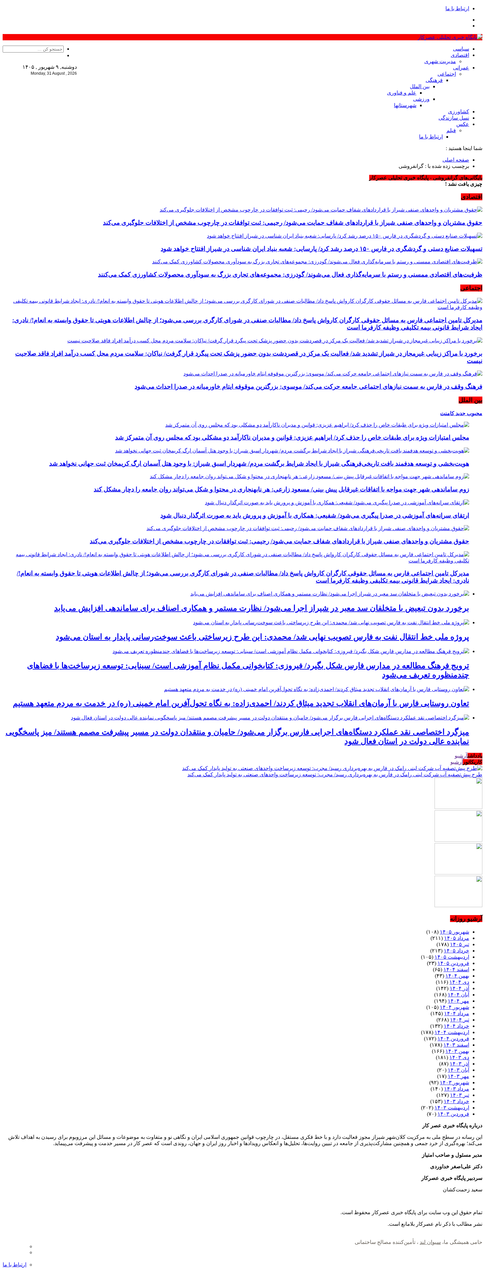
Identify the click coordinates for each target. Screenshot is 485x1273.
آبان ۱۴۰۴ (458, 994)
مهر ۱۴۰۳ (458, 1076)
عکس (462, 124)
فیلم (451, 130)
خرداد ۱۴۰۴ (456, 1026)
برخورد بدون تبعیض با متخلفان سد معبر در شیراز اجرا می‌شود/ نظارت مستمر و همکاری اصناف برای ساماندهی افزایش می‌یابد (261, 608)
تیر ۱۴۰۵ (459, 944)
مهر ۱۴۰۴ (458, 1001)
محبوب (474, 413)
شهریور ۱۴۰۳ (454, 1082)
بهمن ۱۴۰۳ (457, 1051)
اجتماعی (446, 74)
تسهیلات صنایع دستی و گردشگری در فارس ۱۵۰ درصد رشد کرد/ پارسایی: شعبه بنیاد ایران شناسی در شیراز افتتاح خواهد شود (321, 248)
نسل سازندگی (453, 118)
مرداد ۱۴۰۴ (456, 1013)
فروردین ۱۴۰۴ (453, 1038)
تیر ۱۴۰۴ (459, 1019)
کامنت (447, 413)
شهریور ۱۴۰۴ (454, 1007)
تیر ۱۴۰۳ (459, 1095)
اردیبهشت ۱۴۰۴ (452, 1032)
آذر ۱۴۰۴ (459, 988)
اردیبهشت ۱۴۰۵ (452, 957)
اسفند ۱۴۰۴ (456, 969)
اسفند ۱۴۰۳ (456, 1045)
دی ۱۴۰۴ (459, 982)
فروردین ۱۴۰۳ (453, 1114)
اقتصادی (460, 55)
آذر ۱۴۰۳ (459, 1063)
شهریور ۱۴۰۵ (454, 932)
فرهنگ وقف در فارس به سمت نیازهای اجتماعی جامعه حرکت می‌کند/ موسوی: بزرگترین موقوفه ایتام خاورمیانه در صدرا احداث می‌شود (308, 386)
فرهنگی (434, 80)
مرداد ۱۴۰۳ (456, 1089)
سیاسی (461, 49)
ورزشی (421, 99)
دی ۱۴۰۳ (459, 1057)
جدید (460, 413)
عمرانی (461, 67)
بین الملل (420, 86)
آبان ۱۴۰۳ (458, 1070)
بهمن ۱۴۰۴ (457, 976)
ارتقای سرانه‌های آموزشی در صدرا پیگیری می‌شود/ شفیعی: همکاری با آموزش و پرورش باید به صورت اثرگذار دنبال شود (314, 515)
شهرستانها (405, 105)
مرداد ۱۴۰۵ (456, 938)
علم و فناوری (401, 93)
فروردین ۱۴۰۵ (453, 963)
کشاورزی (458, 111)
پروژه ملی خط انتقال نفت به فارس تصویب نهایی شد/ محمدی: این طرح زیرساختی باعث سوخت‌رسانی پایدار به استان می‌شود (262, 637)
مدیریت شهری (440, 61)
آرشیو (461, 755)
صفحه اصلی (455, 160)
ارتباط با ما (457, 8)
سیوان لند (430, 1242)
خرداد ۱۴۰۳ (456, 1101)
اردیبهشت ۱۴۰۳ (452, 1107)
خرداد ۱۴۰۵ (456, 950)
